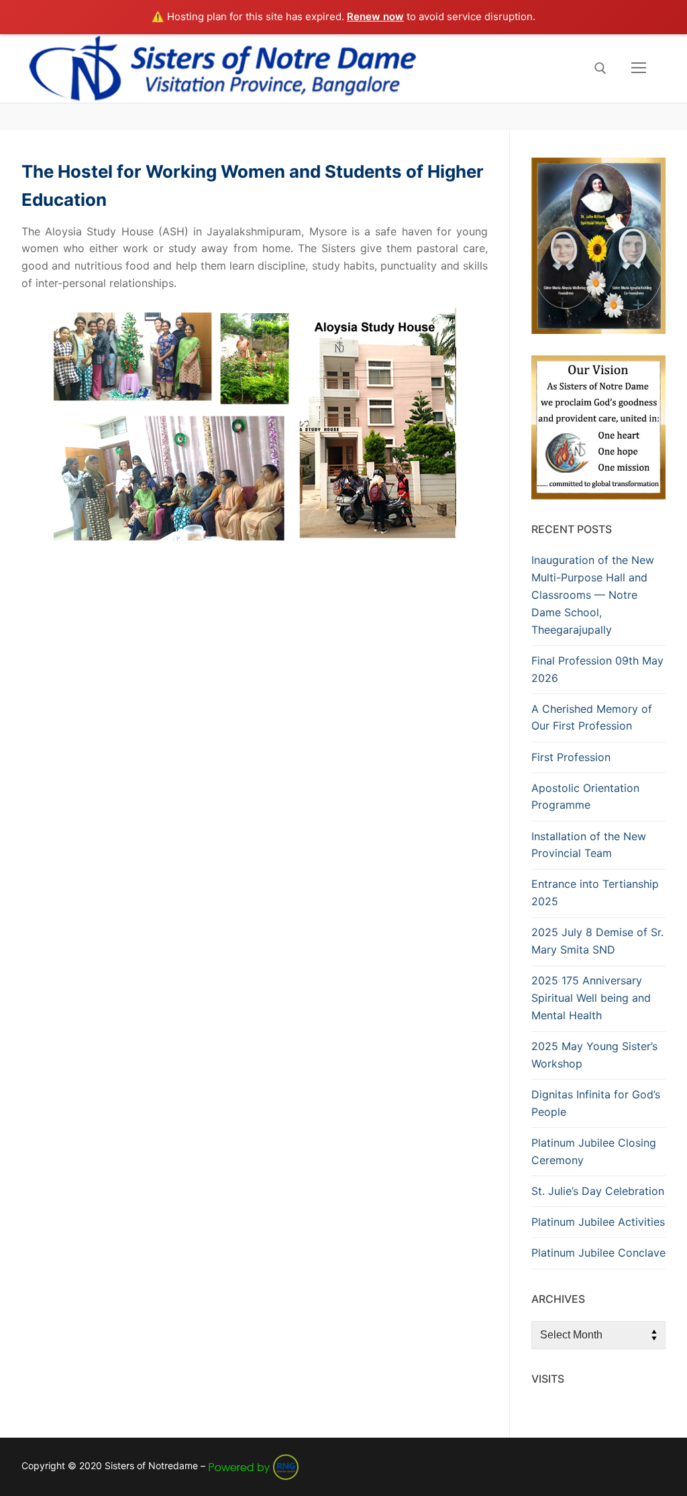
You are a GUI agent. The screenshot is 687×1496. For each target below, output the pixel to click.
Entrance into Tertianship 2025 (595, 892)
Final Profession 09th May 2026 (597, 669)
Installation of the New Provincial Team (588, 844)
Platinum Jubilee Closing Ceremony (593, 1151)
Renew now (375, 16)
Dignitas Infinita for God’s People (595, 1103)
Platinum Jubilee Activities (598, 1221)
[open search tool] (600, 68)
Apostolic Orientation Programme (585, 796)
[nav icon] (638, 68)
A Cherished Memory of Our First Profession (591, 717)
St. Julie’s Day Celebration (597, 1191)
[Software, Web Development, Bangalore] (253, 1465)
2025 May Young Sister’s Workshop (594, 1054)
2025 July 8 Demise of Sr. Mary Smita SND (597, 940)
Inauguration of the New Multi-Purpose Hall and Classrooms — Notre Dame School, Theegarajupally (592, 594)
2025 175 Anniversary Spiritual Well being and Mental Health (591, 998)
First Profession (571, 757)
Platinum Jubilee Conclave (598, 1252)
